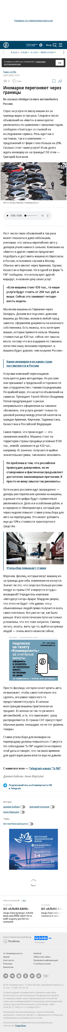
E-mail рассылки (42, 963)
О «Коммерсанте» (13, 953)
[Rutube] (32, 975)
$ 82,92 (14, 52)
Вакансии (8, 967)
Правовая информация (46, 960)
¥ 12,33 (34, 52)
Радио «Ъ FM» (9, 71)
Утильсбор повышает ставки (26, 568)
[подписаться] (23, 806)
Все (24, 900)
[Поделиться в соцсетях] (60, 81)
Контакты (8, 960)
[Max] (38, 975)
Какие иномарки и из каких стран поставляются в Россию (29, 364)
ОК (59, 62)
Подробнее (20, 1025)
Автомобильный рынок (15, 823)
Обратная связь (42, 956)
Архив (6, 956)
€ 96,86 (24, 52)
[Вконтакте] (12, 975)
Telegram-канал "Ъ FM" (45, 768)
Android (37, 953)
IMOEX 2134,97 (47, 52)
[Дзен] (18, 975)
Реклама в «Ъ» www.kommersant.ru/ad (33, 20)
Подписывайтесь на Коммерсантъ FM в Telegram (30, 786)
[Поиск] (54, 45)
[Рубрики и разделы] (60, 45)
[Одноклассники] (25, 975)
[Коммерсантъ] (6, 45)
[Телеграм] (5, 975)
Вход (48, 45)
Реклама (7, 963)
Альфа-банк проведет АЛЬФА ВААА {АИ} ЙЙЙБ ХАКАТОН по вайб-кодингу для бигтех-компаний (18, 917)
